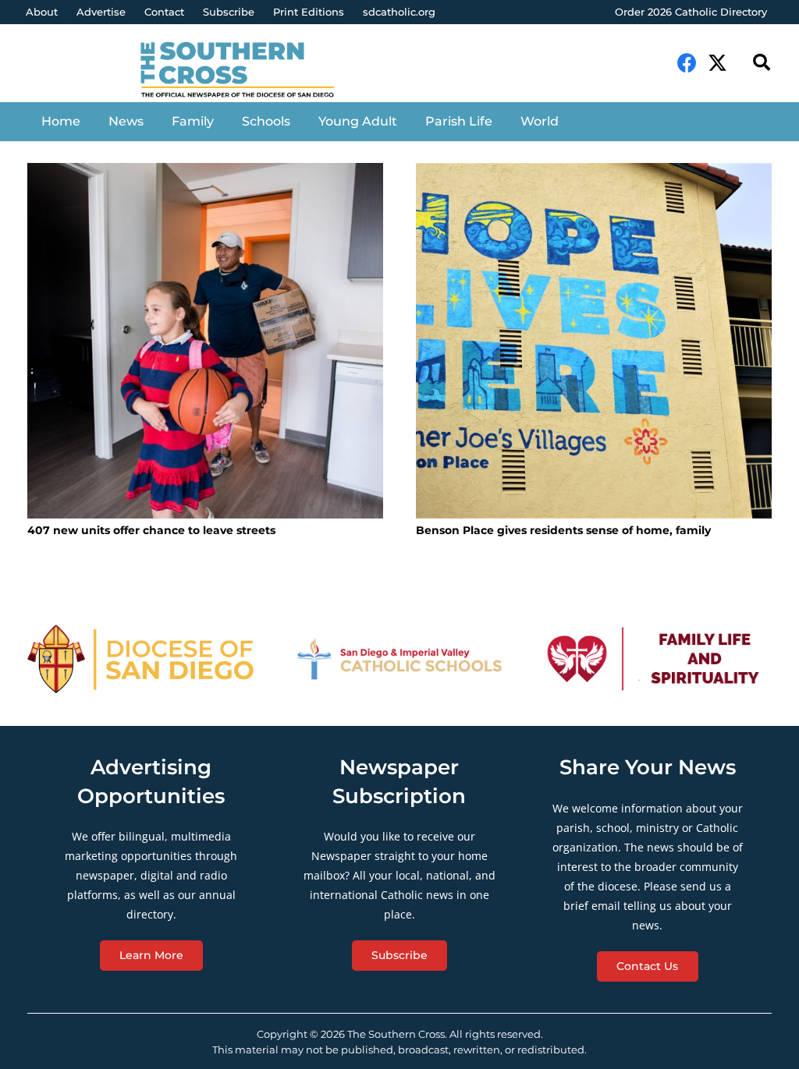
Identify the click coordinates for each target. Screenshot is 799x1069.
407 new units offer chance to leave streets (151, 530)
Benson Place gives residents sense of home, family (563, 530)
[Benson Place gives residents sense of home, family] (594, 341)
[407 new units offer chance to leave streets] (205, 341)
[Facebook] (687, 63)
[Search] (761, 63)
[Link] (247, 71)
